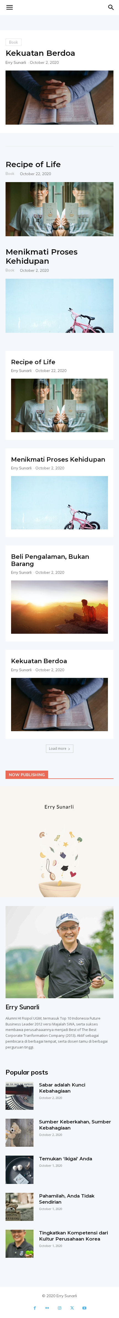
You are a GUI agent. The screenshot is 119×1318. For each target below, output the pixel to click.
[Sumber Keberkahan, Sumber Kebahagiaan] (19, 1133)
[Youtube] (84, 1308)
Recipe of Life (33, 164)
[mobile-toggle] (9, 7)
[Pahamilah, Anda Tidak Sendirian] (19, 1207)
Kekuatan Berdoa (40, 53)
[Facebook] (35, 1308)
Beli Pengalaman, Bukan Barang (50, 560)
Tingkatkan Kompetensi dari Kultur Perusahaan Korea (73, 1236)
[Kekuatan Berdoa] (59, 98)
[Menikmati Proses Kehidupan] (59, 306)
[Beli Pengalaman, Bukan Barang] (59, 607)
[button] (111, 7)
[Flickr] (47, 1308)
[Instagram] (59, 1308)
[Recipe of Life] (59, 209)
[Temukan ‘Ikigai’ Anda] (19, 1170)
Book (13, 42)
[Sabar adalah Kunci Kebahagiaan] (19, 1096)
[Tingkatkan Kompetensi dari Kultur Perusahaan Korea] (19, 1244)
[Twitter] (72, 1308)
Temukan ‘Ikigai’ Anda (65, 1158)
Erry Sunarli (16, 62)
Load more (57, 748)
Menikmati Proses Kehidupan (41, 256)
